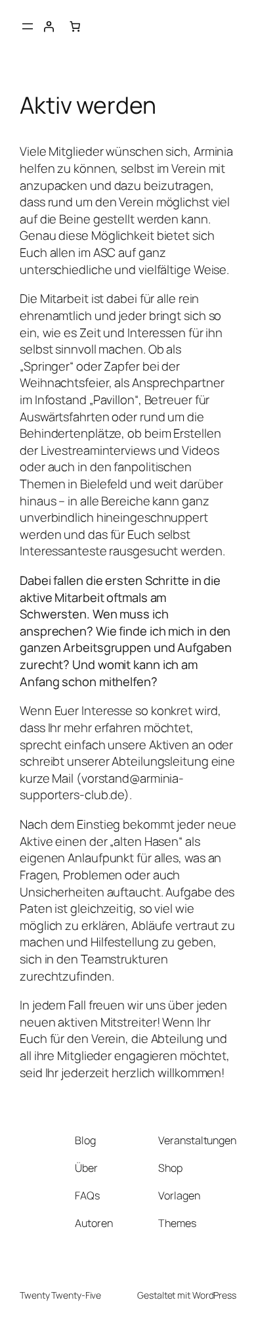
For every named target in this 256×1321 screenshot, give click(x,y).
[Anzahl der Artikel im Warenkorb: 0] (75, 26)
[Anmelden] (48, 26)
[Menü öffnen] (27, 26)
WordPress (214, 1295)
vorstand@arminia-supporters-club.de (102, 786)
